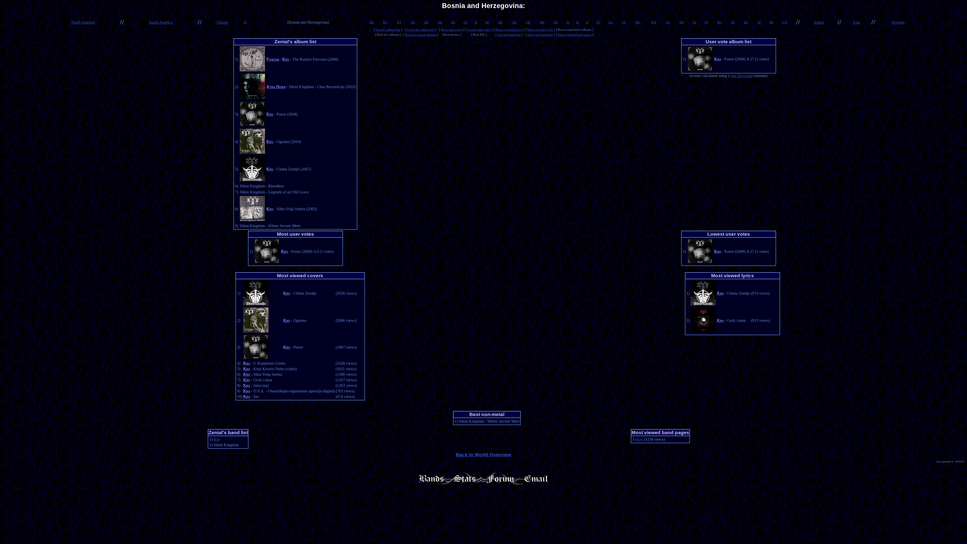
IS (577, 22)
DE (426, 22)
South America (160, 22)
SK (771, 22)
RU (746, 22)
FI (476, 22)
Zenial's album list (387, 29)
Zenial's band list (509, 35)
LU (611, 22)
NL (668, 22)
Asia (856, 22)
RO (719, 22)
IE (568, 22)
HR (542, 22)
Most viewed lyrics (540, 29)
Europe (222, 22)
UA (784, 22)
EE (453, 22)
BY (399, 22)
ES (465, 22)
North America (83, 22)
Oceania (898, 22)
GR (528, 22)
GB (500, 22)
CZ (413, 22)
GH (514, 22)
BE (371, 22)
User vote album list (420, 29)
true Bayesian (741, 76)
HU (556, 22)
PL (695, 22)
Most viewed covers (509, 29)
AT (245, 22)
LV (624, 22)
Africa (819, 22)
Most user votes (451, 29)
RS (733, 22)
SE (759, 22)
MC (638, 22)
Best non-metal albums (420, 35)
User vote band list (540, 35)
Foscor (272, 59)
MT (653, 22)
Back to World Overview (483, 454)
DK (440, 22)
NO (681, 22)
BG (385, 22)
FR (487, 22)
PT (706, 22)
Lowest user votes (479, 29)
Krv (285, 59)
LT (598, 22)
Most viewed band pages (575, 35)
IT (587, 22)
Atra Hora (276, 87)
